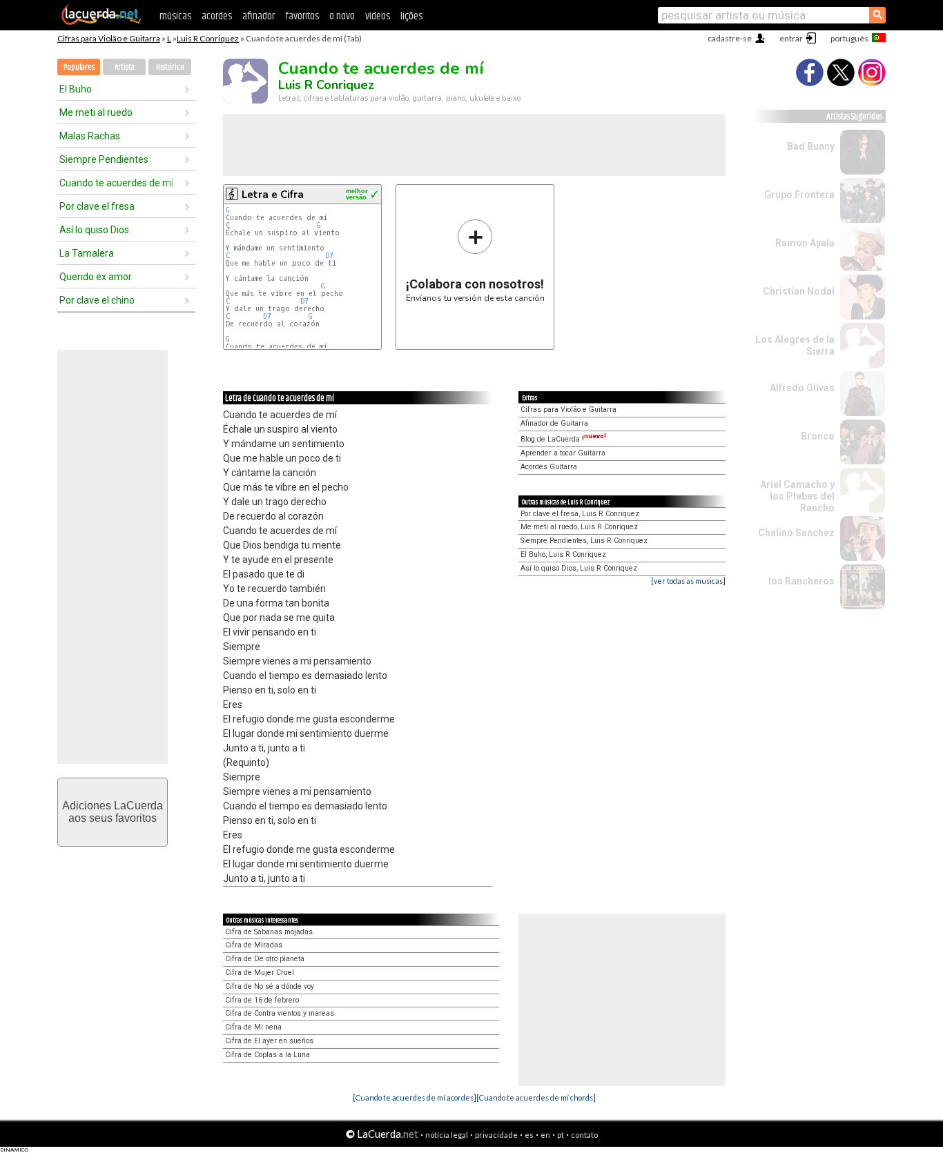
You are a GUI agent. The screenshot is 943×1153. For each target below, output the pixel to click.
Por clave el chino (97, 300)
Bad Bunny (811, 146)
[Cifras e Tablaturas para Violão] (101, 22)
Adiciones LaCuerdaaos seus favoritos (112, 812)
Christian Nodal (799, 291)
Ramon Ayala (805, 242)
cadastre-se (730, 38)
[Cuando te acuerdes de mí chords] (536, 1097)
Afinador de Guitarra (554, 423)
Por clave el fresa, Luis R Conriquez (580, 513)
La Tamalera (86, 253)
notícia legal (446, 1134)
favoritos (302, 16)
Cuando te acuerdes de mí (116, 182)
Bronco (818, 436)
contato (584, 1134)
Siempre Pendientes (103, 159)
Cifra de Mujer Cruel (259, 972)
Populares (79, 67)
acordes (217, 16)
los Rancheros (801, 581)
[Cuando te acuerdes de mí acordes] (414, 1097)
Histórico (170, 67)
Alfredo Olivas (802, 387)
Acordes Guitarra (549, 466)
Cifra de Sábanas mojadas (269, 931)
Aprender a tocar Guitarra (563, 453)
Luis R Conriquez (208, 38)
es (529, 1134)
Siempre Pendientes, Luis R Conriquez (584, 540)
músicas (175, 16)
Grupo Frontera (799, 194)
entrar (791, 38)
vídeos (377, 16)
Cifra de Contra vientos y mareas (279, 1013)
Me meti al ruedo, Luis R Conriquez (579, 526)
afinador (258, 16)
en (545, 1134)
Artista (125, 67)
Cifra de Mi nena (253, 1027)
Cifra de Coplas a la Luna (267, 1054)
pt (560, 1134)
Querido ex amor (95, 276)
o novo (342, 16)
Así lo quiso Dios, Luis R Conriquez (579, 568)
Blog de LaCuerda (563, 439)
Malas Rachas (89, 135)
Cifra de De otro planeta (264, 958)
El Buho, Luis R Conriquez (563, 554)
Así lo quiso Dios (94, 229)
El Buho (75, 89)
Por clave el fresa (97, 206)
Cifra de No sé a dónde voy (269, 986)
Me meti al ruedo (96, 112)
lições (411, 16)
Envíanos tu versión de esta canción (475, 260)
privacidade (496, 1134)
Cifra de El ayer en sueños (269, 1040)
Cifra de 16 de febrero (262, 1000)
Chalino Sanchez (796, 532)
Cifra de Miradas (253, 944)
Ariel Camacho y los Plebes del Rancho (797, 496)
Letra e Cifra (273, 194)
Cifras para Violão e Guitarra (108, 38)
